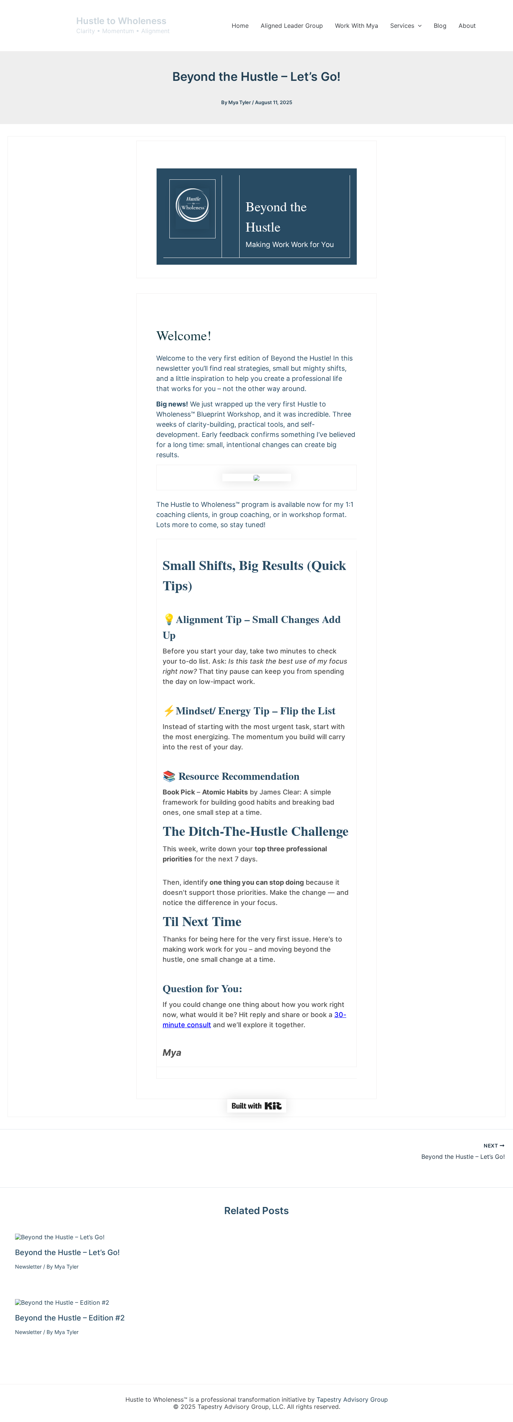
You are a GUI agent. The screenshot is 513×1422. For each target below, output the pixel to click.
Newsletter (28, 1266)
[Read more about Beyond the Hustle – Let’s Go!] (59, 1236)
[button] (418, 26)
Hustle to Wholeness (121, 20)
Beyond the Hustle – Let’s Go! (67, 1252)
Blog (440, 25)
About (467, 25)
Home (240, 25)
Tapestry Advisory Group (352, 1399)
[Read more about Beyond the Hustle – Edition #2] (62, 1302)
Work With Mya (356, 25)
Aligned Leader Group (292, 25)
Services (402, 25)
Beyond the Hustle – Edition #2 (70, 1317)
